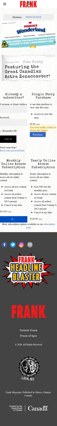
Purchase (38, 134)
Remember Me (9, 130)
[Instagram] (21, 244)
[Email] (30, 244)
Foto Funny (33, 17)
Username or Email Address (13, 104)
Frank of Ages (28, 336)
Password (4, 117)
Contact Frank (28, 330)
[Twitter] (13, 244)
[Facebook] (4, 244)
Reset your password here (12, 150)
